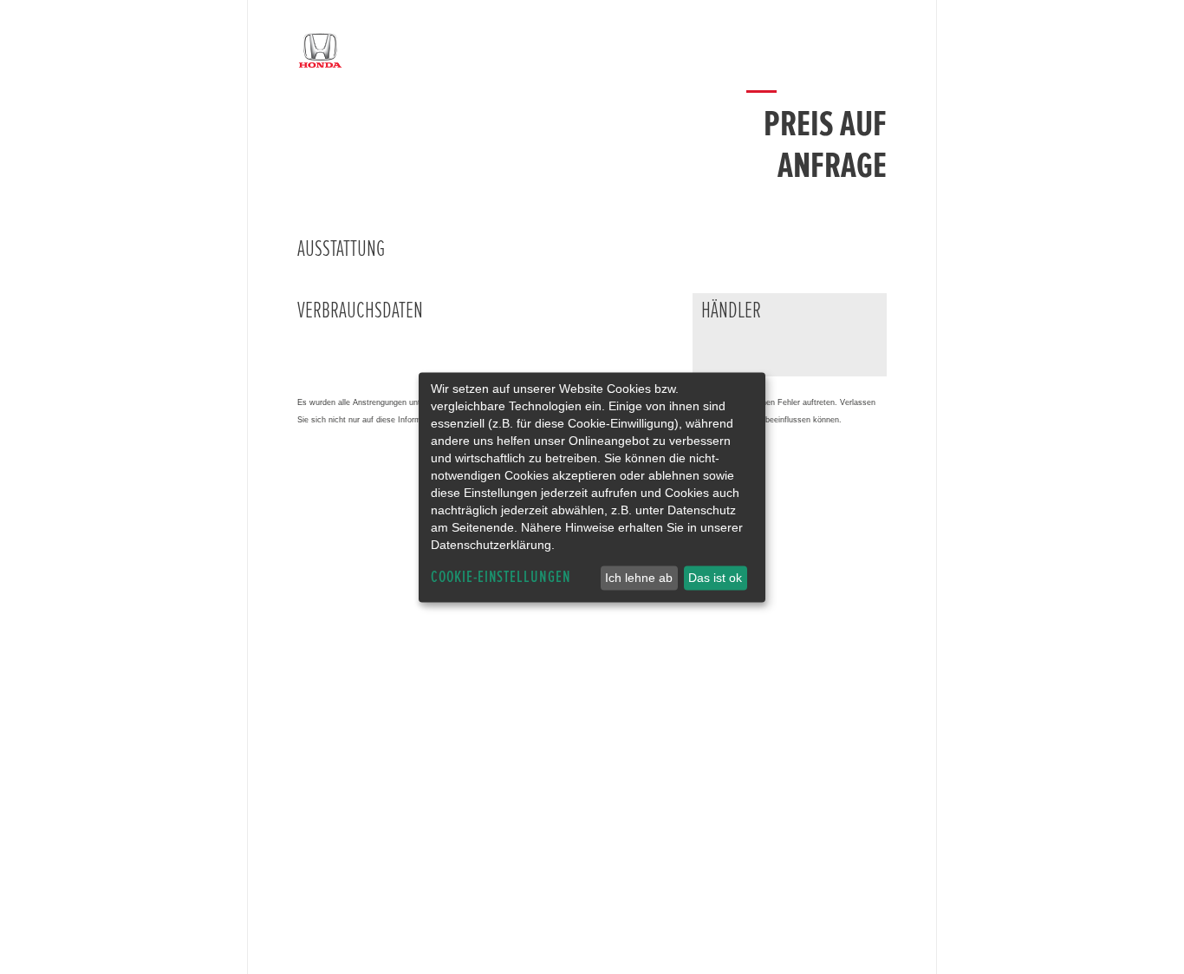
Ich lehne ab (639, 578)
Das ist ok (715, 578)
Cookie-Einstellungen (501, 577)
